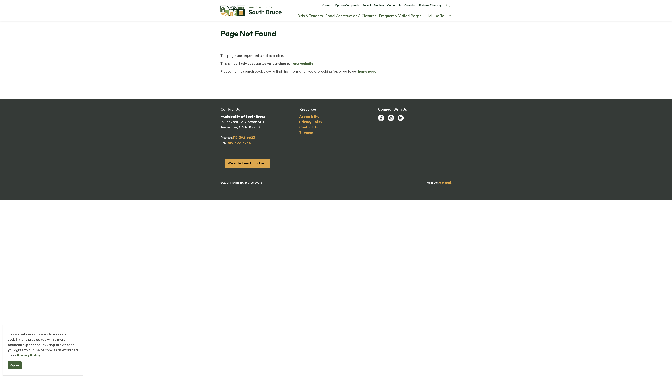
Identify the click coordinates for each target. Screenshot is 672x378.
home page (367, 71)
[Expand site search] (447, 5)
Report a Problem (373, 5)
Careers (327, 5)
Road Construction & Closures (350, 15)
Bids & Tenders (310, 15)
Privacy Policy (28, 355)
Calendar (410, 5)
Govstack (445, 182)
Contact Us (394, 5)
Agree (14, 365)
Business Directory (430, 5)
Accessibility (309, 116)
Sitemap (306, 132)
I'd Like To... (438, 15)
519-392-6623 (243, 137)
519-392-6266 (239, 143)
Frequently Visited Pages (400, 15)
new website (303, 63)
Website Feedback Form (247, 163)
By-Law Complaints (347, 5)
